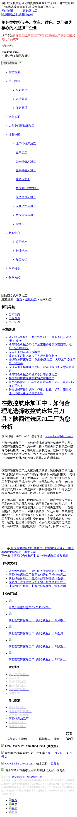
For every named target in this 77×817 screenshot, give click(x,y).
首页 (19, 299)
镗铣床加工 (30, 10)
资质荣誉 (21, 98)
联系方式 (14, 277)
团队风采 (21, 107)
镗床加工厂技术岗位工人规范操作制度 (33, 355)
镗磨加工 (21, 223)
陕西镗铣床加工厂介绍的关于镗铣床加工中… (37, 570)
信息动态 (31, 299)
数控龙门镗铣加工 (27, 188)
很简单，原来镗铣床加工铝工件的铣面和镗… (37, 582)
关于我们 (14, 81)
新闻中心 (14, 232)
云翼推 (54, 763)
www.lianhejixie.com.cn (59, 436)
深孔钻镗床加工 (26, 206)
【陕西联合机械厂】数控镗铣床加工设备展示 (39, 555)
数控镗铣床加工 (26, 215)
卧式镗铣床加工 (26, 161)
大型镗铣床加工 (26, 197)
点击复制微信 (10, 62)
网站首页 (14, 72)
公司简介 (21, 89)
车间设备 (14, 268)
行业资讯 (14, 318)
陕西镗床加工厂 (19, 718)
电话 (14, 808)
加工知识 (21, 259)
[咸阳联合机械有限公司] (17, 14)
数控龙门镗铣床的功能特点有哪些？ (31, 378)
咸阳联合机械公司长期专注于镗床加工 (33, 374)
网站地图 (7, 10)
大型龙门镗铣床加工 (21, 125)
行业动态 (21, 250)
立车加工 (14, 116)
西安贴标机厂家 (34, 777)
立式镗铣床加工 (26, 170)
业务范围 (14, 134)
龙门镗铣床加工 (26, 143)
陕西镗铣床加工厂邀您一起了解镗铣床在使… (37, 578)
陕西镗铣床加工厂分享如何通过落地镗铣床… (37, 574)
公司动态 (21, 241)
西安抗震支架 (18, 777)
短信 (14, 812)
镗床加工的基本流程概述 (24, 352)
